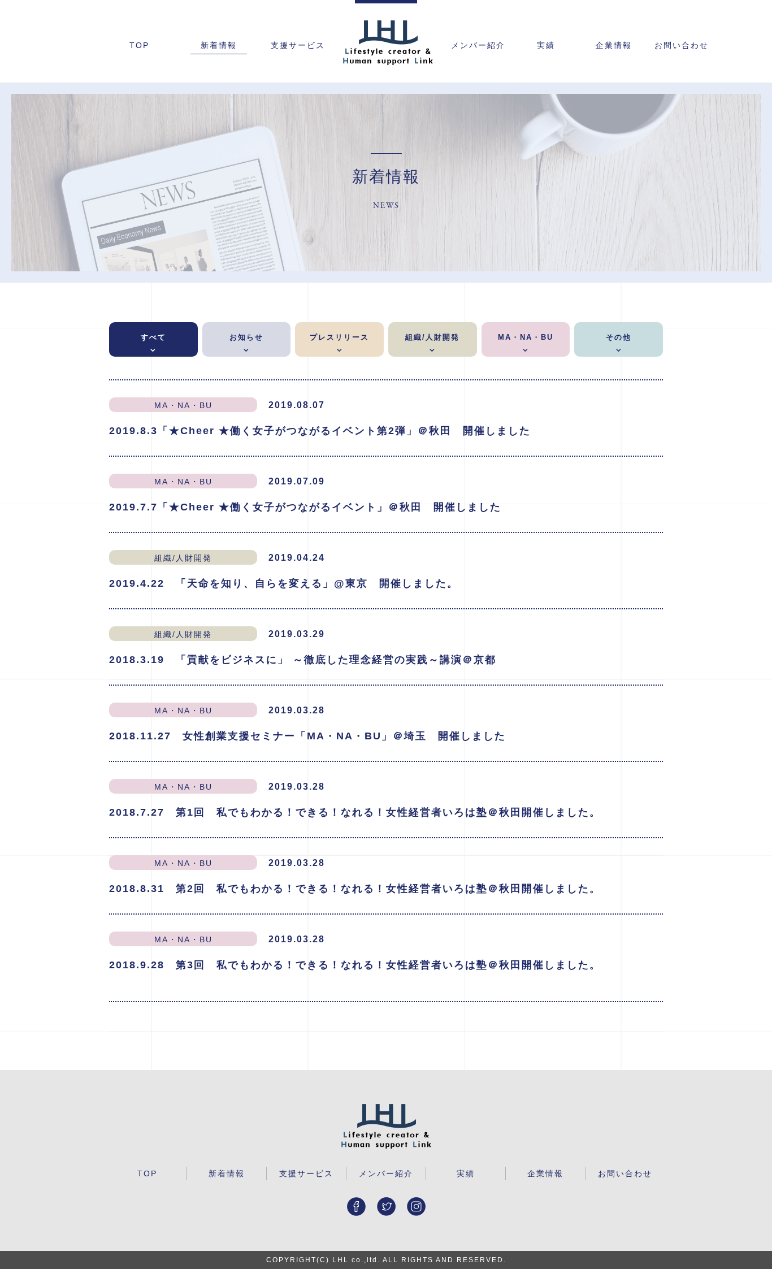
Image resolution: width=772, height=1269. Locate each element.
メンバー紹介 (478, 45)
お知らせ (246, 337)
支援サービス (298, 45)
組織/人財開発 (432, 337)
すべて (153, 337)
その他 (618, 337)
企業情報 (614, 45)
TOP (139, 45)
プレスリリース (339, 337)
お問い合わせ (681, 45)
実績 (546, 45)
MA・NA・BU (525, 337)
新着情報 (219, 45)
